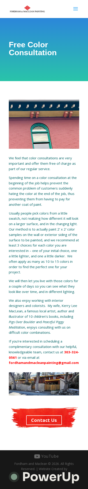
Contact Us (44, 420)
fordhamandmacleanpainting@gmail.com (44, 362)
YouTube (50, 456)
